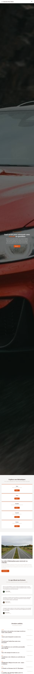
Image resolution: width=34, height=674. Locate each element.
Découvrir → (17, 246)
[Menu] (32, 1)
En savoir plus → (5, 570)
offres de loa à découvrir (23, 566)
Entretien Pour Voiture (7, 1)
